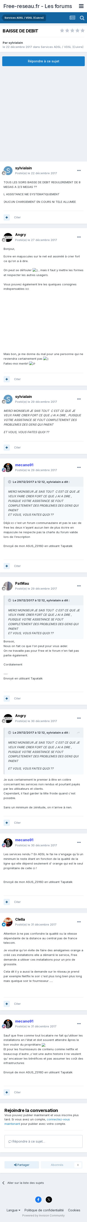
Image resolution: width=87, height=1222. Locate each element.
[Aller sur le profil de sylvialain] (8, 170)
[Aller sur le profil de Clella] (8, 922)
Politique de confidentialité (44, 1210)
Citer (17, 217)
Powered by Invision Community (43, 1215)
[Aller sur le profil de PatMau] (8, 586)
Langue (13, 1210)
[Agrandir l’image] (43, 1044)
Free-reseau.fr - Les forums (37, 6)
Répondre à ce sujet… (28, 1141)
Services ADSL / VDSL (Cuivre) (62, 47)
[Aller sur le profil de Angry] (8, 237)
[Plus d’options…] (79, 170)
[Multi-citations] (7, 217)
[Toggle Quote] (10, 482)
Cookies (74, 1210)
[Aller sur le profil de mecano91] (8, 467)
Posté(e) (36, 173)
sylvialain (15, 42)
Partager (23, 1165)
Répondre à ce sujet (43, 61)
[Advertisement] (43, 114)
